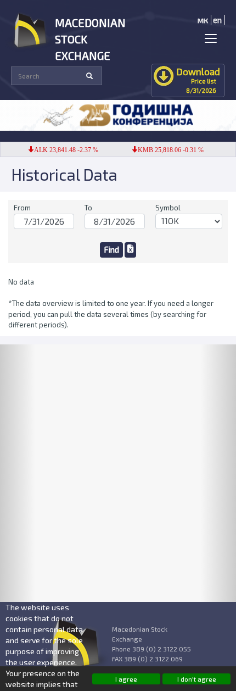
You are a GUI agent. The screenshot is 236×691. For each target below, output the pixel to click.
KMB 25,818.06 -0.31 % (167, 150)
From (22, 207)
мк (203, 20)
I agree (126, 679)
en (217, 20)
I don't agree (196, 679)
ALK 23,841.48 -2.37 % (63, 150)
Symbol (168, 207)
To (88, 207)
